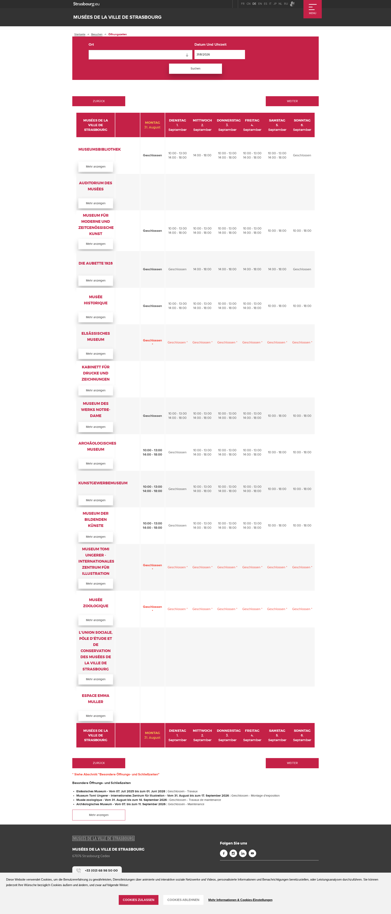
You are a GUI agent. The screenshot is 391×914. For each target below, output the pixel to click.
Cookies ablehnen (183, 900)
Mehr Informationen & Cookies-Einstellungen (240, 900)
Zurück (99, 101)
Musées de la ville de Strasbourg (117, 17)
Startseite (79, 34)
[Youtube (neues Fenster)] (252, 853)
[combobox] (140, 54)
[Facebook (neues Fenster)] (223, 853)
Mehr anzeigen (95, 166)
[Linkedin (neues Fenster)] (243, 853)
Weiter (292, 101)
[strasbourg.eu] (86, 4)
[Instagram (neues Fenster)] (233, 853)
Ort (91, 45)
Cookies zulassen (138, 900)
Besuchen (96, 34)
